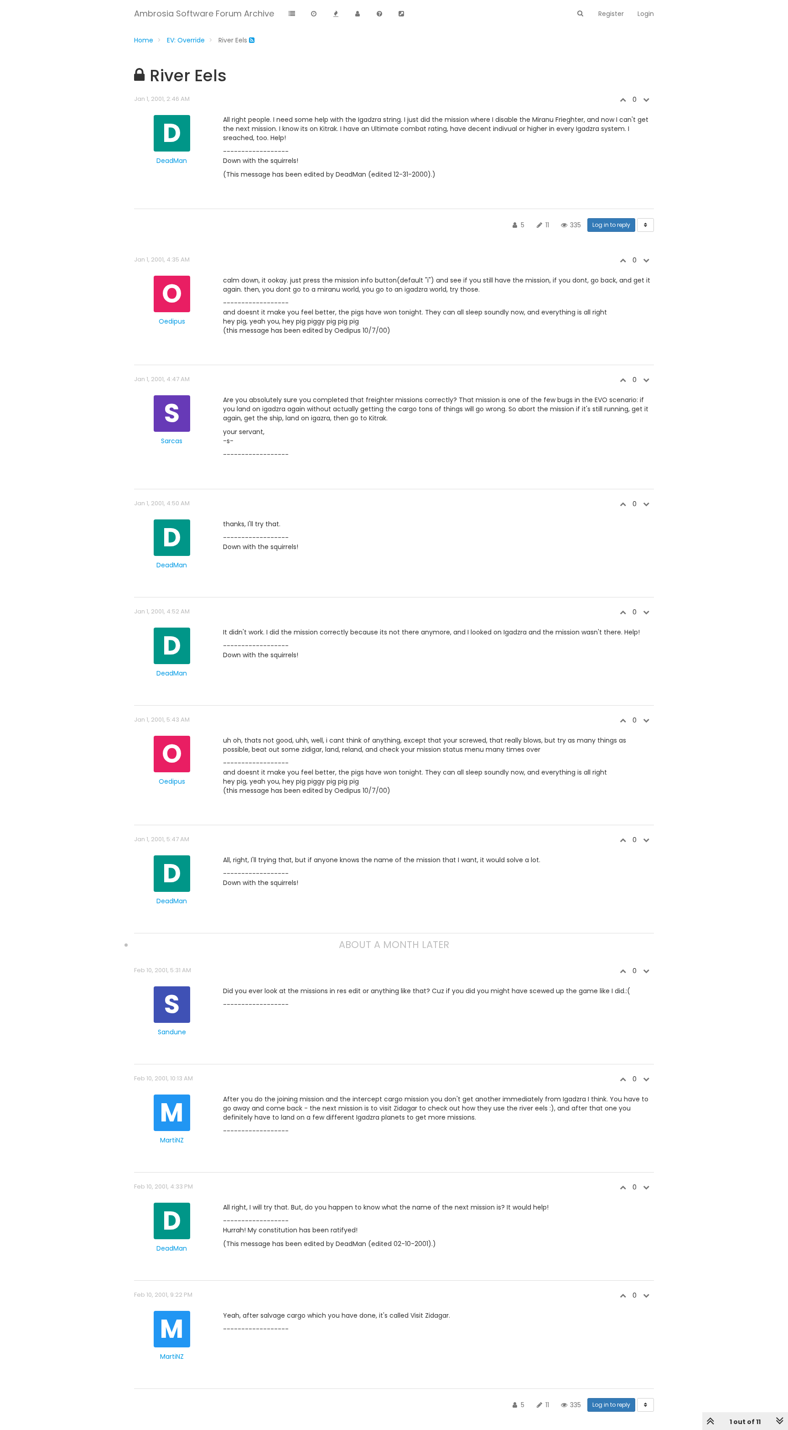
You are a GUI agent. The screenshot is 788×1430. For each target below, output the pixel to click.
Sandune (172, 1032)
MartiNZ (172, 1140)
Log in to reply (611, 225)
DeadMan (171, 160)
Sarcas (171, 440)
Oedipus (172, 321)
